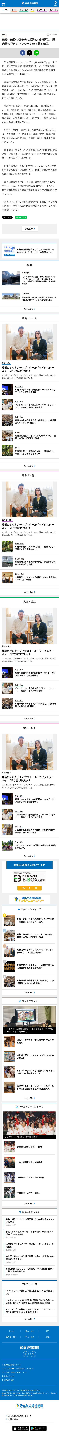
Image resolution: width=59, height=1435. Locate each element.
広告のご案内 (9, 1380)
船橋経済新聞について (12, 1365)
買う (32, 10)
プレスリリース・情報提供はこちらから (19, 1368)
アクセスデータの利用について (15, 1372)
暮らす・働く (42, 10)
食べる (14, 10)
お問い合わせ (9, 1376)
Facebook (26, 1354)
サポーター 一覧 (29, 888)
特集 (4, 34)
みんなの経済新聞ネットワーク (29, 1406)
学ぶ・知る (54, 10)
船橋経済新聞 (29, 3)
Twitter (33, 1354)
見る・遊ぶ (24, 10)
